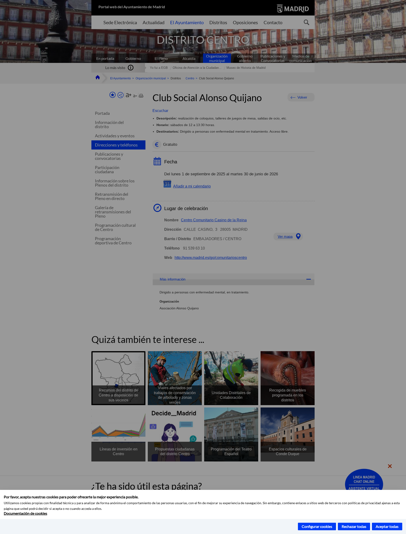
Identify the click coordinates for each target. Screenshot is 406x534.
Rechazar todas (354, 526)
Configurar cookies (317, 526)
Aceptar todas (387, 526)
